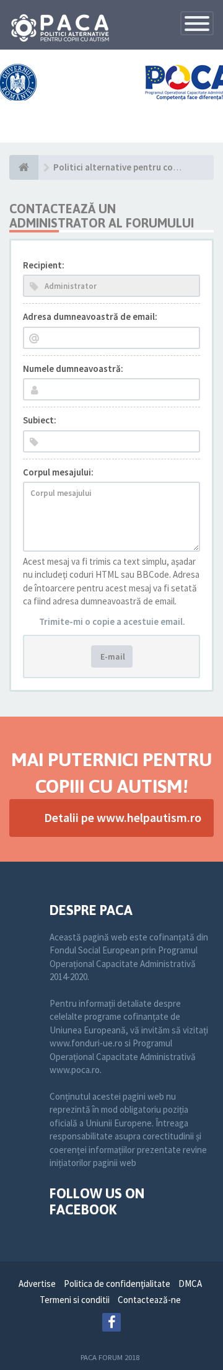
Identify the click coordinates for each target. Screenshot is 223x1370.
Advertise (37, 1283)
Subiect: (39, 420)
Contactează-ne (149, 1300)
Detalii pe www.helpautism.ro (122, 817)
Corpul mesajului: (58, 472)
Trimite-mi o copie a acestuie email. (112, 621)
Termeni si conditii (75, 1300)
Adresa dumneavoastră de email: (90, 316)
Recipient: (43, 265)
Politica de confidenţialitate (117, 1283)
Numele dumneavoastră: (73, 368)
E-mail (111, 656)
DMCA (190, 1283)
